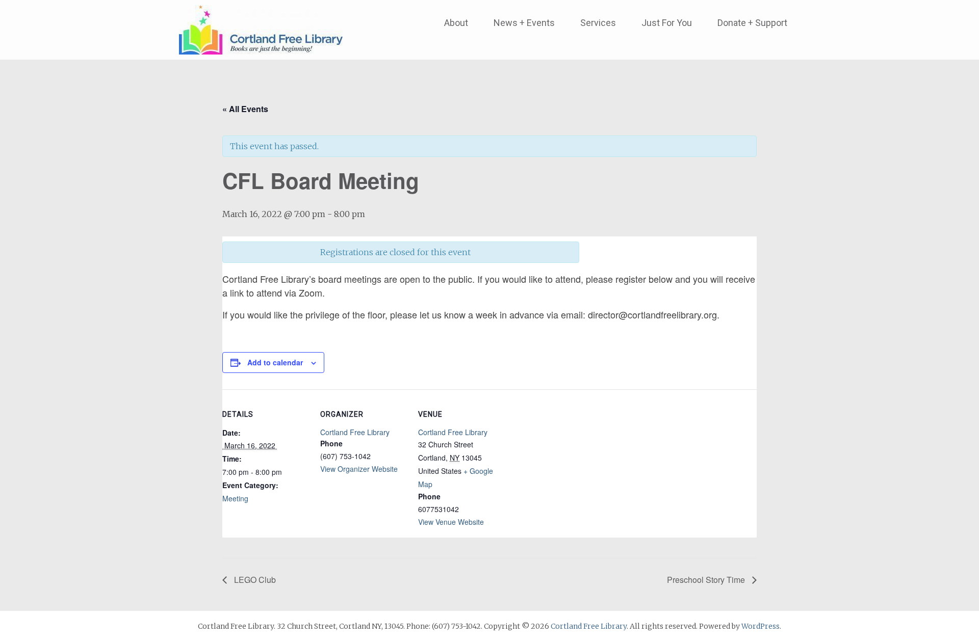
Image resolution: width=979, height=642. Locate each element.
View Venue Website (451, 522)
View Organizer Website (359, 469)
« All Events (245, 109)
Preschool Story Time (707, 579)
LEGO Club (254, 579)
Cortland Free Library (355, 432)
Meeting (235, 498)
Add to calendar (275, 362)
